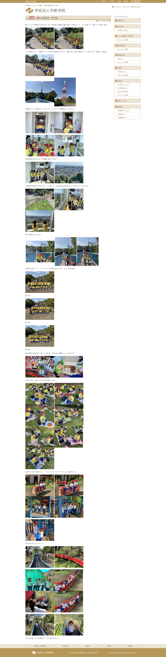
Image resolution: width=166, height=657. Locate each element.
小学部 (119, 1)
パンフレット (117, 6)
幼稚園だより (122, 117)
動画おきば (121, 114)
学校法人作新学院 (30, 1)
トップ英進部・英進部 (125, 36)
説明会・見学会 (123, 30)
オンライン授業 (123, 39)
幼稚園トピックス (123, 110)
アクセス (127, 6)
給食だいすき (122, 101)
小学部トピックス (123, 84)
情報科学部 (121, 55)
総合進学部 (121, 45)
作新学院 (120, 20)
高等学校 (104, 1)
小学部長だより (123, 88)
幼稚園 (126, 1)
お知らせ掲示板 (123, 91)
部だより (121, 58)
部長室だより (122, 71)
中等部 (112, 1)
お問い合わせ (137, 6)
